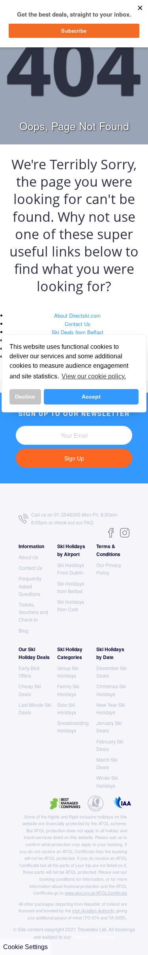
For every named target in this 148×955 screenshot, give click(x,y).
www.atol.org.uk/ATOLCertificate (96, 892)
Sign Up (74, 458)
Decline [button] (25, 396)
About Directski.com (77, 315)
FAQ (88, 522)
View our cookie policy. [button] (94, 376)
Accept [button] (91, 396)
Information (31, 546)
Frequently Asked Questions (30, 586)
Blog (23, 630)
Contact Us (77, 324)
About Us (28, 557)
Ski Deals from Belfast (77, 332)
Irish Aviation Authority (93, 910)
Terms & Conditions (93, 936)
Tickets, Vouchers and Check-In (33, 612)
